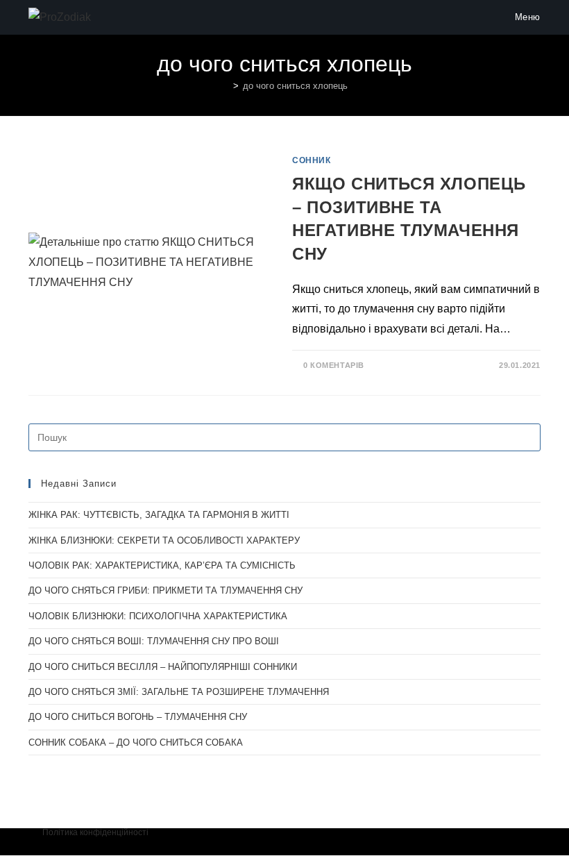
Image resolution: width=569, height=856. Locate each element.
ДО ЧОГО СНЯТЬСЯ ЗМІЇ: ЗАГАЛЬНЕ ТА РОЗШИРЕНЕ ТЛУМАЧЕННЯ (178, 692)
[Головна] (225, 86)
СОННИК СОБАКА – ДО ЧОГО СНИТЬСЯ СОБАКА (135, 742)
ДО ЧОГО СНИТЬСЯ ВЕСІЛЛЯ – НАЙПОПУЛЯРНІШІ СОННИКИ (162, 667)
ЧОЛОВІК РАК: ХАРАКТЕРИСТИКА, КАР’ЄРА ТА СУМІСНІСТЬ (162, 565)
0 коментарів (333, 365)
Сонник (311, 160)
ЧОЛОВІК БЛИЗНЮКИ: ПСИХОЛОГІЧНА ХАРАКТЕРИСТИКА (157, 616)
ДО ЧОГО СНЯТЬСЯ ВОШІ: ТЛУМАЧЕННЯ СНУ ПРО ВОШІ (153, 641)
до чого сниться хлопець (295, 86)
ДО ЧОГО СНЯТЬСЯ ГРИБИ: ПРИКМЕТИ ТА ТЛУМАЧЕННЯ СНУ (165, 590)
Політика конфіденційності (95, 832)
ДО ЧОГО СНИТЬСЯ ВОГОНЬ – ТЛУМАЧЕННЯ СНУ (137, 717)
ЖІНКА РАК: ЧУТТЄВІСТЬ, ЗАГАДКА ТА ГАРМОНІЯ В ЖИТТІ (158, 515)
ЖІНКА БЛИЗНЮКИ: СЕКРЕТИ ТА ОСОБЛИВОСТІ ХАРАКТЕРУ (164, 540)
